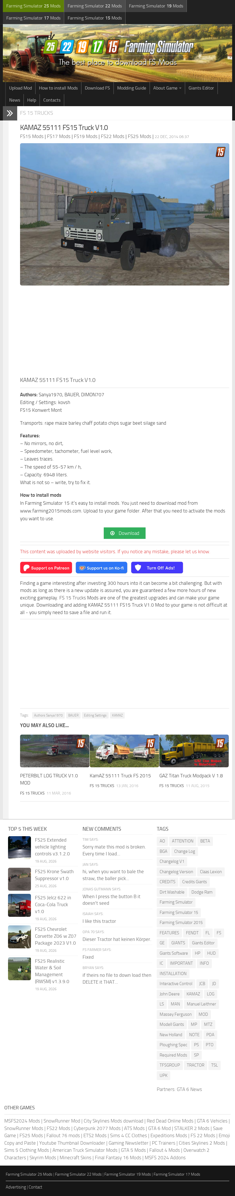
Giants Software (174, 953)
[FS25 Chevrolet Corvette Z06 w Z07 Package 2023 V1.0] (19, 936)
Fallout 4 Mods (164, 1150)
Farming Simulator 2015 (181, 922)
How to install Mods (58, 88)
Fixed (88, 957)
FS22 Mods (58, 1128)
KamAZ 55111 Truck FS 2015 (120, 775)
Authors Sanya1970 (48, 715)
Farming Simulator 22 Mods (78, 1174)
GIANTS (178, 942)
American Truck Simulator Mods (84, 1150)
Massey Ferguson (176, 1014)
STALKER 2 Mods (191, 1128)
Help (31, 100)
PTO (210, 1044)
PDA (210, 1034)
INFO (204, 963)
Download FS (97, 88)
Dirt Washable (172, 892)
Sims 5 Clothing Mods (26, 1150)
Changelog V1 (172, 861)
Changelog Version (176, 871)
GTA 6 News (189, 1089)
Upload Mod (20, 88)
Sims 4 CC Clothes (128, 1135)
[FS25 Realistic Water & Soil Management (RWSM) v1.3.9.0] (19, 968)
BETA (205, 841)
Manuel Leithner (201, 1004)
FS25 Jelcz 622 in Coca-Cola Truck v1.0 (53, 904)
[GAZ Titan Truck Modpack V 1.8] (194, 751)
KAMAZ (117, 715)
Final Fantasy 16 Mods (118, 1157)
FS (219, 932)
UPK (163, 1075)
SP (196, 1055)
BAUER (73, 715)
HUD (211, 953)
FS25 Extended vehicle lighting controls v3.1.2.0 (52, 847)
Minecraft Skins (75, 1157)
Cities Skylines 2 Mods (202, 1143)
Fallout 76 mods (63, 1135)
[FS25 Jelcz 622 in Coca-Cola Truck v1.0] (19, 905)
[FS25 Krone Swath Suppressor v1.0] (19, 879)
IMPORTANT (181, 963)
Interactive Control (176, 983)
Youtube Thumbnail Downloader (72, 1143)
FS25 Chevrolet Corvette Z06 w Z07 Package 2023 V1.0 (56, 936)
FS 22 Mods (203, 1135)
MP (194, 1024)
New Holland (171, 1034)
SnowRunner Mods (23, 1128)
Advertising (16, 1187)
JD (214, 983)
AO (162, 841)
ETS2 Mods (95, 1135)
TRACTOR (195, 1065)
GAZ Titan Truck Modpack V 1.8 (191, 775)
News (14, 100)
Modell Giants (172, 1024)
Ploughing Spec (173, 1044)
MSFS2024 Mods (22, 1121)
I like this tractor (99, 921)
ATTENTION (182, 841)
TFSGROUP (170, 1065)
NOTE (194, 1034)
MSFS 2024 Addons (165, 1157)
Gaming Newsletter (128, 1143)
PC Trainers (163, 1143)
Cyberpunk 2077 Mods (97, 1128)
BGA (163, 851)
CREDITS (167, 881)
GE (162, 942)
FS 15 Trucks (36, 113)
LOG (210, 994)
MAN (175, 1004)
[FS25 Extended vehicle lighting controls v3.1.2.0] (19, 847)
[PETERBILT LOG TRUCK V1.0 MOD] (54, 751)
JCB (202, 983)
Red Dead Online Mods (170, 1121)
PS (196, 1044)
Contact (35, 1187)
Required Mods (173, 1055)
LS (162, 1004)
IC (161, 963)
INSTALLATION (173, 973)
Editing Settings (95, 715)
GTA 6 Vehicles (212, 1121)
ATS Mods (134, 1128)
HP (197, 953)
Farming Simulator (176, 902)
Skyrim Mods (43, 1157)
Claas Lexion (211, 871)
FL (207, 932)
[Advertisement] (124, 332)
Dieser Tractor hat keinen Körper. (117, 939)
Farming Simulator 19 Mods (127, 1174)
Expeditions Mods (168, 1135)
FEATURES (169, 932)
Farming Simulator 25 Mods (29, 1174)
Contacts (51, 100)
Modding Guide (131, 88)
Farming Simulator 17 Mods (177, 1174)
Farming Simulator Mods (33, 6)
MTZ (208, 1024)
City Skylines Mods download (113, 1121)
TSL (214, 1065)
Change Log (184, 851)
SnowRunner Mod (62, 1121)
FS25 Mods (31, 1135)
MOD (203, 1014)
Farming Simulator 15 (179, 912)
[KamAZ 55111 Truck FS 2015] (124, 751)
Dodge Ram (202, 892)
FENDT (192, 932)
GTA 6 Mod (159, 1128)
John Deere (170, 994)
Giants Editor (201, 88)
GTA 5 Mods (133, 1150)
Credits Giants (194, 881)
